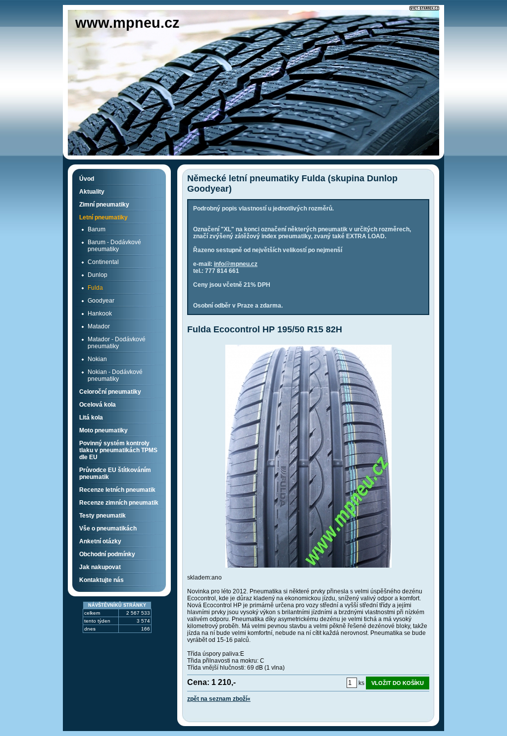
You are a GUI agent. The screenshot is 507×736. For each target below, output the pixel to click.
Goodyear (101, 300)
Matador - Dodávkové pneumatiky (117, 343)
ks (361, 683)
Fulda (95, 287)
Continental (103, 262)
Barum (96, 229)
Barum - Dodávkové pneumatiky (114, 246)
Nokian (97, 359)
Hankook (100, 313)
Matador (99, 326)
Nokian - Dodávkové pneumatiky (115, 375)
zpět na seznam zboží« (219, 698)
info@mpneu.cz (235, 264)
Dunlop (97, 274)
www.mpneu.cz (127, 23)
